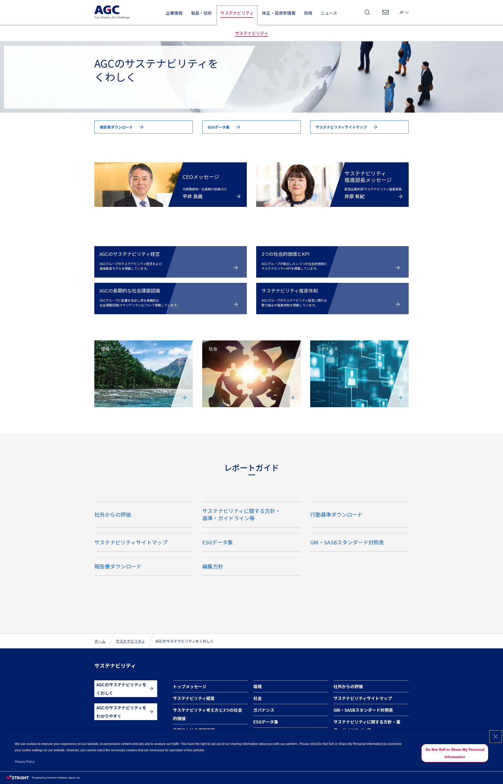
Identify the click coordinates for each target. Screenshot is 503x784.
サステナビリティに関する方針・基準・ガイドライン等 (366, 726)
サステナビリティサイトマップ (130, 542)
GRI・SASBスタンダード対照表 (347, 542)
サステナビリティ (130, 641)
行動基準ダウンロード (336, 514)
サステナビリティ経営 (194, 698)
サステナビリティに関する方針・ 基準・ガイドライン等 (241, 514)
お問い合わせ (385, 14)
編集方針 (212, 566)
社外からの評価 (112, 514)
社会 (257, 698)
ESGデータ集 (217, 542)
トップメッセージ (189, 686)
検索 (367, 14)
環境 (257, 686)
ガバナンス (263, 710)
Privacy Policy (25, 762)
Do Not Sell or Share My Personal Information (454, 753)
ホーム (99, 641)
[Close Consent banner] (495, 736)
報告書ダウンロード (117, 566)
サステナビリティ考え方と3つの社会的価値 (207, 714)
